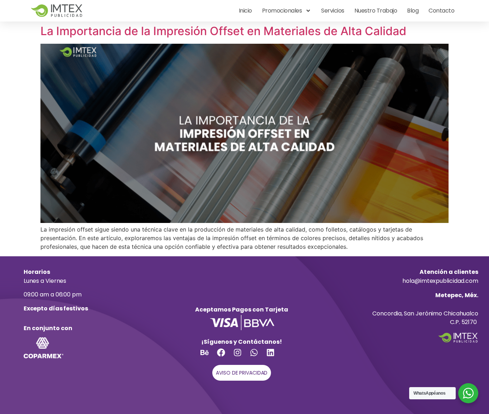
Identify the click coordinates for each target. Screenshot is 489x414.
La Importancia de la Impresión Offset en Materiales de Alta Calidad (223, 31)
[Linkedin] (274, 356)
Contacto (441, 10)
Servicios (332, 10)
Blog (412, 10)
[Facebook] (225, 356)
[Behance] (208, 356)
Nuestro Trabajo (375, 10)
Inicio (245, 10)
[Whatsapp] (258, 356)
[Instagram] (241, 356)
